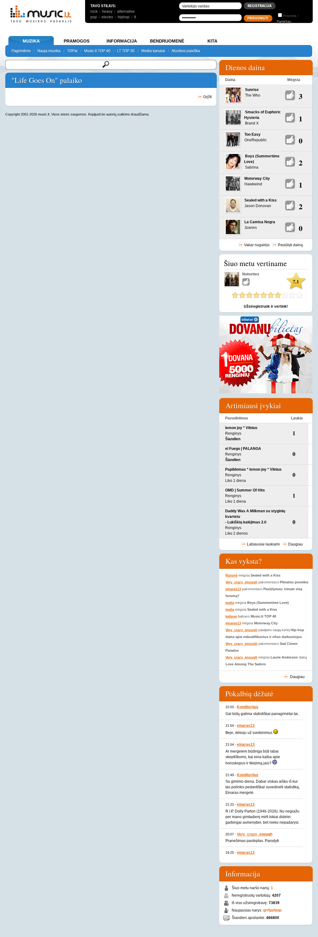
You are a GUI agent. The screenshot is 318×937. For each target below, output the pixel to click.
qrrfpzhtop (272, 910)
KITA (212, 40)
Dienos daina (245, 67)
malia (229, 602)
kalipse (231, 616)
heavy (107, 11)
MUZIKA (31, 40)
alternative (126, 11)
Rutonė (231, 575)
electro (107, 17)
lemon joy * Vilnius (241, 428)
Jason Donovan (257, 206)
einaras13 (233, 589)
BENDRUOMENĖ (167, 40)
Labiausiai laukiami (263, 544)
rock (94, 11)
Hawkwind (253, 184)
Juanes (250, 227)
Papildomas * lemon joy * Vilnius (253, 469)
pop (93, 17)
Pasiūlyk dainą (290, 245)
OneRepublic (255, 140)
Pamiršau (284, 21)
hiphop (123, 17)
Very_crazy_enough (241, 582)
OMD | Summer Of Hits (245, 490)
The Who (252, 95)
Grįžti (207, 97)
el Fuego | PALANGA (243, 448)
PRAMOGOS (76, 40)
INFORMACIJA (122, 40)
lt (135, 17)
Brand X (252, 123)
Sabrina (251, 167)
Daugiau (295, 544)
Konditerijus (247, 707)
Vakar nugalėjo (257, 245)
